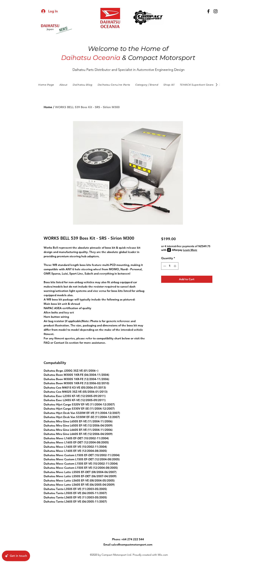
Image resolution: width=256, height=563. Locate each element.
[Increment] (175, 266)
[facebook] (208, 11)
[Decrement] (164, 266)
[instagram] (215, 11)
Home (48, 107)
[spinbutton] (170, 266)
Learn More (190, 250)
